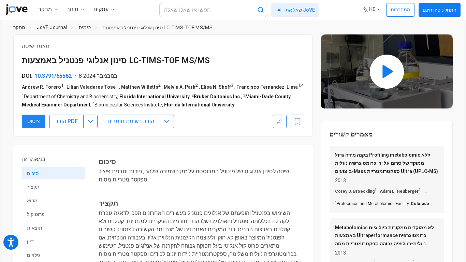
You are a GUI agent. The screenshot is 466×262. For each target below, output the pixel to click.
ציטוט (33, 121)
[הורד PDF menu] (90, 121)
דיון (30, 241)
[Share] (280, 121)
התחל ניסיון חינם (439, 10)
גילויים (33, 255)
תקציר (33, 187)
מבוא (32, 200)
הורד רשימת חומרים (130, 121)
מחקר (19, 27)
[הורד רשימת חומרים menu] (167, 121)
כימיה (85, 27)
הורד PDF (66, 121)
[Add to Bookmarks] (297, 121)
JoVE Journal (52, 27)
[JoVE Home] (16, 9)
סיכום (33, 173)
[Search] (260, 9)
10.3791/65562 (53, 76)
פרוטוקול (36, 214)
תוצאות (34, 228)
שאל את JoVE (300, 10)
